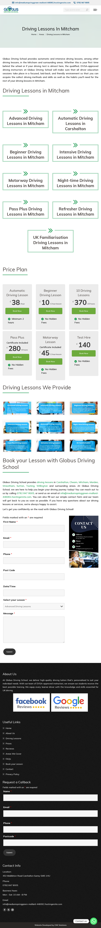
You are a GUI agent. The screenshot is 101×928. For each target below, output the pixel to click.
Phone (7, 554)
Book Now (17, 311)
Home (8, 728)
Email (7, 537)
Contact (9, 769)
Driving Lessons (13, 738)
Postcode (9, 836)
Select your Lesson (14, 599)
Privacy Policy (12, 774)
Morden (94, 482)
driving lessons (44, 482)
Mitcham (83, 482)
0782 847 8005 (25, 493)
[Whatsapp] (93, 921)
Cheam (73, 482)
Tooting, (30, 485)
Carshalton (62, 482)
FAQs (8, 759)
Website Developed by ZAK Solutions (51, 925)
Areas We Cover (13, 753)
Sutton (20, 485)
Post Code (9, 570)
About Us (10, 733)
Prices (9, 743)
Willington (42, 485)
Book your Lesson (14, 764)
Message (9, 613)
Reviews (10, 748)
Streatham (9, 485)
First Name (10, 521)
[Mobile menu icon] (95, 9)
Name (7, 791)
